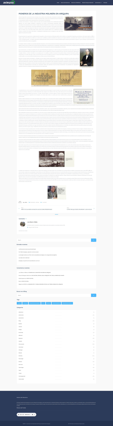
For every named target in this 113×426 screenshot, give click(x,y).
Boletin (20, 323)
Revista (48, 303)
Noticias (105, 2)
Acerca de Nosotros (65, 2)
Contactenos (98, 2)
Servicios (21, 364)
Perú (43, 303)
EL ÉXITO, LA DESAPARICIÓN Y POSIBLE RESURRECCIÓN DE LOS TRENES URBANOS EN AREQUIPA (43, 284)
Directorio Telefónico (76, 2)
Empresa (20, 338)
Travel (20, 373)
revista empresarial (56, 303)
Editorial (20, 335)
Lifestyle (20, 349)
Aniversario (21, 314)
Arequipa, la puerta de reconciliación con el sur (29, 260)
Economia (21, 332)
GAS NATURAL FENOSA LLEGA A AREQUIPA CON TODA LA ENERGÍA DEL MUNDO (48, 275)
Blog (20, 320)
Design (20, 329)
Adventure (21, 312)
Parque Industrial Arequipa (34, 303)
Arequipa (25, 303)
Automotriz (21, 317)
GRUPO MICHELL (30, 278)
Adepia (19, 303)
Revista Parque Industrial (87, 2)
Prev (36, 208)
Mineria (20, 352)
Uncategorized (22, 376)
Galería (20, 341)
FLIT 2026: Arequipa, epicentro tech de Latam (29, 252)
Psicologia (21, 358)
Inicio (58, 2)
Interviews (21, 347)
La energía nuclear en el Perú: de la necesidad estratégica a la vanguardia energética (38, 254)
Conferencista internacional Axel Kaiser (27, 249)
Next (79, 208)
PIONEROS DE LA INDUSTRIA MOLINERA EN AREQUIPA (40, 272)
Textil (20, 370)
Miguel (20, 284)
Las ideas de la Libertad (24, 257)
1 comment (44, 202)
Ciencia (20, 326)
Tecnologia (21, 367)
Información (32, 202)
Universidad (21, 379)
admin (26, 202)
